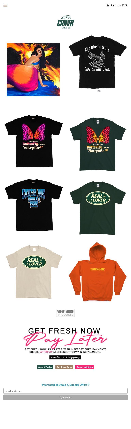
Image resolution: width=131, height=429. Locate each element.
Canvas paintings (85, 367)
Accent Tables (45, 367)
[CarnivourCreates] (65, 22)
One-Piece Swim (64, 367)
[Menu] (5, 5)
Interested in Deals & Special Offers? (65, 384)
